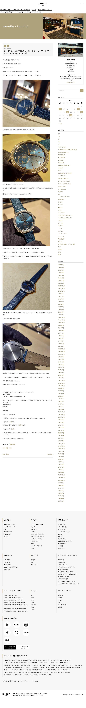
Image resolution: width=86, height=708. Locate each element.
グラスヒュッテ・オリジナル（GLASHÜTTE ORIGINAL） (49, 667)
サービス (60, 600)
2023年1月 (61, 378)
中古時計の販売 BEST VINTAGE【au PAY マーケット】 (16, 605)
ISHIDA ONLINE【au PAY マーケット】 (13, 600)
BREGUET (60, 160)
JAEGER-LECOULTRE (63, 197)
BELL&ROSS (61, 155)
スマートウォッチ (35, 529)
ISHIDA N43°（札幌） (62, 564)
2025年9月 (61, 294)
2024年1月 (61, 346)
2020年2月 (61, 469)
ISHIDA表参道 (61, 562)
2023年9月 (61, 357)
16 (81, 112)
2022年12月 (61, 380)
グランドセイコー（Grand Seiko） (72, 667)
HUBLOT (60, 191)
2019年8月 (61, 485)
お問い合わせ (7, 560)
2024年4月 (61, 338)
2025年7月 (61, 299)
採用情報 (60, 607)
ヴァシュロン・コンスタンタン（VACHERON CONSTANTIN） (30, 660)
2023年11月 (61, 351)
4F (59, 142)
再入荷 (60, 241)
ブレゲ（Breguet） (50, 660)
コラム (60, 228)
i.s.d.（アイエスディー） (36, 546)
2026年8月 (61, 265)
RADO (59, 210)
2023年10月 (61, 354)
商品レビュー (34, 564)
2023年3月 (61, 372)
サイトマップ (35, 681)
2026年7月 (61, 267)
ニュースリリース (62, 605)
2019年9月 (61, 483)
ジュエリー (61, 231)
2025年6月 (61, 301)
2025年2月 (61, 312)
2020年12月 (61, 443)
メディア (34, 591)
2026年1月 (61, 283)
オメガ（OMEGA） (64, 662)
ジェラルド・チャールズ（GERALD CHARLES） (30, 672)
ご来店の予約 (7, 562)
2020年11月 (61, 446)
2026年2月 (61, 280)
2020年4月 (61, 464)
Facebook (4, 448)
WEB (32, 595)
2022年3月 (61, 404)
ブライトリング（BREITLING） (11, 665)
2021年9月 (61, 420)
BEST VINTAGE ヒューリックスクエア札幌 (68, 583)
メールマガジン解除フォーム (23, 647)
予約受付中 (61, 239)
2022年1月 (61, 409)
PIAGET (60, 207)
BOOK (32, 597)
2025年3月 (61, 309)
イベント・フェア (8, 531)
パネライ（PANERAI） (25, 665)
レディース (61, 236)
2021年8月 (61, 422)
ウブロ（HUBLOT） (51, 665)
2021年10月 (61, 417)
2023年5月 (61, 367)
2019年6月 (61, 491)
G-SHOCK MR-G (62, 176)
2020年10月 (61, 449)
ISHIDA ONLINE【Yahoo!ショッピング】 (13, 597)
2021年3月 (61, 435)
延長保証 (60, 534)
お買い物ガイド (63, 520)
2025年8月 (61, 296)
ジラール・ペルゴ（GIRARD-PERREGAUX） (14, 667)
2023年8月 (61, 359)
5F (59, 144)
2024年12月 (61, 317)
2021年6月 (61, 427)
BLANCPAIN (61, 157)
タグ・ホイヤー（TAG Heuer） (74, 665)
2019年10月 (61, 480)
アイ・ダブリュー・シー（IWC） (38, 665)
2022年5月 (61, 399)
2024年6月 (61, 333)
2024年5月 (61, 336)
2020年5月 (61, 462)
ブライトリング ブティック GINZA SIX (67, 574)
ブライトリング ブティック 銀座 (65, 572)
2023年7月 (61, 362)
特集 (5, 529)
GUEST (32, 609)
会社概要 (60, 597)
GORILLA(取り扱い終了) (64, 184)
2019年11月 (61, 477)
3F (4, 46)
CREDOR (60, 168)
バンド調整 (60, 546)
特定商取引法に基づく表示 (9, 681)
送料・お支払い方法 (62, 527)
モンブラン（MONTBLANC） (10, 672)
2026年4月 (61, 275)
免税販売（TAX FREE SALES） (65, 541)
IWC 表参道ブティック (63, 576)
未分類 (60, 249)
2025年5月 (61, 304)
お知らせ (60, 226)
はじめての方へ (61, 524)
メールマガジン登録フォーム (10, 647)
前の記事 (6, 454)
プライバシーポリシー (23, 681)
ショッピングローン (63, 529)
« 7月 (60, 123)
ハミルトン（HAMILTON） (31, 674)
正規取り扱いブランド (9, 524)
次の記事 (49, 454)
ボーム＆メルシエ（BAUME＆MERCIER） (14, 674)
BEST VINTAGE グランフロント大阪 (66, 581)
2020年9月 (61, 451)
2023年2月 (61, 375)
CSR (59, 602)
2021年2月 (61, 438)
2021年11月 (61, 414)
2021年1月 (61, 441)
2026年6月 (61, 270)
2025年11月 (61, 288)
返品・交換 (60, 536)
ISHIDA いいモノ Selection (37, 536)
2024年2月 (61, 343)
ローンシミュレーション (64, 531)
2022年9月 (61, 388)
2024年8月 (61, 328)
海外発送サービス (62, 543)
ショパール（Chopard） (31, 662)
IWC (8, 46)
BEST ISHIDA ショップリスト (67, 555)
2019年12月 (61, 475)
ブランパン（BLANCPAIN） (62, 660)
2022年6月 (61, 396)
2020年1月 (61, 472)
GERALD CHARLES (63, 178)
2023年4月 (61, 370)
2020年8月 (61, 454)
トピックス (6, 536)
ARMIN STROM (62, 147)
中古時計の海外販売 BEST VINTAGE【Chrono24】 (16, 611)
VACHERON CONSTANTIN (65, 218)
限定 (59, 254)
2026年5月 (61, 273)
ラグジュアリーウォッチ (37, 524)
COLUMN (33, 605)
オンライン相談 (7, 564)
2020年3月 (61, 467)
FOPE (59, 170)
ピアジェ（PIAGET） (30, 667)
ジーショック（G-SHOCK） (45, 674)
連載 (59, 252)
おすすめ (60, 223)
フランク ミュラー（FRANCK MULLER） (48, 662)
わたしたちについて (64, 591)
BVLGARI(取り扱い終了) (64, 165)
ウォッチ (33, 527)
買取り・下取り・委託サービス (11, 567)
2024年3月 (61, 341)
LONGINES (61, 199)
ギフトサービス (61, 539)
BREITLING (61, 163)
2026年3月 (61, 278)
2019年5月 (61, 493)
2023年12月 (61, 349)
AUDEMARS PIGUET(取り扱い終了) (67, 149)
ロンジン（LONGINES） (63, 670)
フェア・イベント (62, 233)
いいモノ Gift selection (36, 539)
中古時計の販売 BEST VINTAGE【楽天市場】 (14, 602)
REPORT (33, 607)
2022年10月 (61, 385)
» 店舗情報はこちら (71, 82)
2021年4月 (61, 433)
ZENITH (60, 220)
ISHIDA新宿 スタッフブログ (45, 10)
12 (67, 112)
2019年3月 (61, 498)
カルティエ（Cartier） (9, 660)
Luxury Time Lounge (63, 569)
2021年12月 (61, 412)
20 (71, 115)
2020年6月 (61, 459)
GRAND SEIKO (62, 186)
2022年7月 (61, 393)
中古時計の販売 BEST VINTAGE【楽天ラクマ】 (15, 609)
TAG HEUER (61, 212)
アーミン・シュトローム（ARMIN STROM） (14, 670)
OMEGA (60, 202)
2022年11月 (61, 383)
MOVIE (32, 600)
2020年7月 (61, 456)
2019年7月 (61, 488)
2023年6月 (61, 364)
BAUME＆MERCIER (63, 152)
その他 (32, 548)
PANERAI (60, 205)
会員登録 (33, 560)
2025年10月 (61, 291)
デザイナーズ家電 (35, 541)
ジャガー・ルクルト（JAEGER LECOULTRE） (14, 662)
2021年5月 (61, 430)
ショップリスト (7, 534)
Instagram (7, 448)
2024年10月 (61, 322)
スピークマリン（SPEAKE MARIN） (34, 670)
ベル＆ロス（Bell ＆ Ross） (62, 672)
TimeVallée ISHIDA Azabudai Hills (66, 567)
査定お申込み (7, 569)
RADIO (32, 602)
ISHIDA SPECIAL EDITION (37, 534)
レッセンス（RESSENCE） (50, 670)
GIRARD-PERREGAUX (64, 181)
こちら (10, 422)
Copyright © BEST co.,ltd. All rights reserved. (73, 694)
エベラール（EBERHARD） (48, 672)
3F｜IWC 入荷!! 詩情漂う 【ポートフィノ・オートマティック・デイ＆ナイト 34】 (27, 52)
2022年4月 (61, 401)
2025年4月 (61, 307)
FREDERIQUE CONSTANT (65, 173)
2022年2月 (61, 407)
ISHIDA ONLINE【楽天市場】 (10, 595)
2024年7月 (61, 330)
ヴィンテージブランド (9, 527)
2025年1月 (61, 315)
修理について (61, 548)
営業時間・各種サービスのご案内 (66, 244)
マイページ (34, 555)
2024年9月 (61, 325)
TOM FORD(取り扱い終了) (65, 215)
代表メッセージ (61, 595)
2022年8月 (61, 391)
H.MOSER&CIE (62, 189)
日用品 (32, 543)
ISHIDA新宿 (61, 560)
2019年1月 (61, 501)
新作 (59, 247)
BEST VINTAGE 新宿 (63, 579)
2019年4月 (61, 496)
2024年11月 (61, 320)
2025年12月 (61, 286)
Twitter (10, 448)
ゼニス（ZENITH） (62, 665)
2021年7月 (61, 425)
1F (59, 134)
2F (59, 136)
